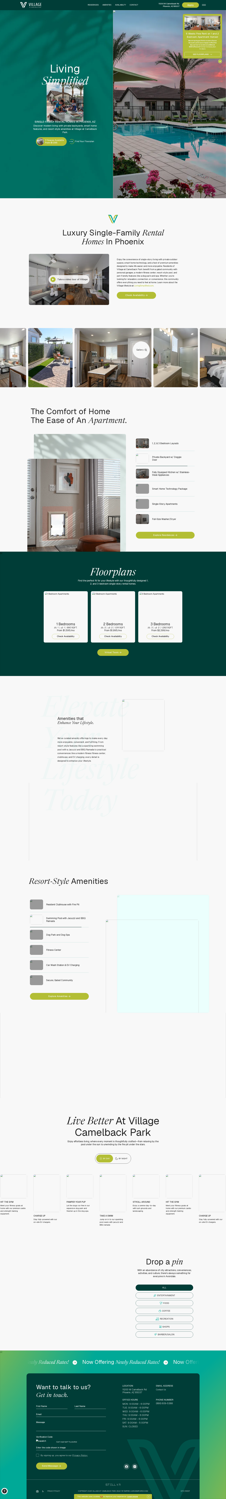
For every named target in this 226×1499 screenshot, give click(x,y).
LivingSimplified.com (144, 285)
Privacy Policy (53, 1491)
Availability (120, 5)
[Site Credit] (185, 1491)
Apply (190, 5)
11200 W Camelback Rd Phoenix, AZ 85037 (134, 1391)
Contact (134, 5)
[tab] (104, 1158)
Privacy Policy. (80, 1455)
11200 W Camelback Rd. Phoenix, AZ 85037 (169, 5)
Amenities (106, 5)
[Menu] (204, 5)
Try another (73, 1442)
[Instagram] (135, 1466)
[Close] (220, 61)
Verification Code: (44, 1437)
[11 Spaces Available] (65, 141)
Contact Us (161, 1389)
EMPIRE (127, 1491)
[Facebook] (126, 1466)
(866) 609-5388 (164, 1403)
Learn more (132, 1496)
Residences (93, 5)
